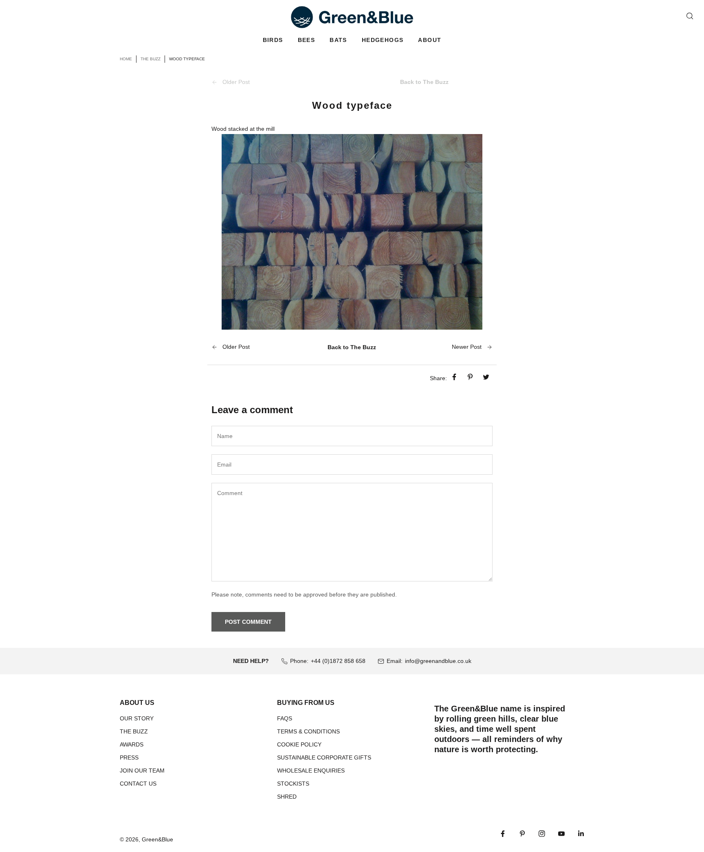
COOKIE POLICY (299, 744)
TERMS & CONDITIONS (308, 731)
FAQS (284, 718)
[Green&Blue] (352, 17)
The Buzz (151, 59)
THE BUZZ (134, 731)
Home (126, 59)
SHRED (287, 796)
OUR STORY (137, 718)
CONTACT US (138, 783)
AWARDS (131, 744)
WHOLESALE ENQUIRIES (311, 770)
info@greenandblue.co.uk (438, 661)
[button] (272, 40)
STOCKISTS (293, 783)
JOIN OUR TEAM (142, 770)
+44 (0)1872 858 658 (338, 661)
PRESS (129, 757)
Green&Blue (157, 839)
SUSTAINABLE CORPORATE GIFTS (324, 757)
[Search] (690, 16)
